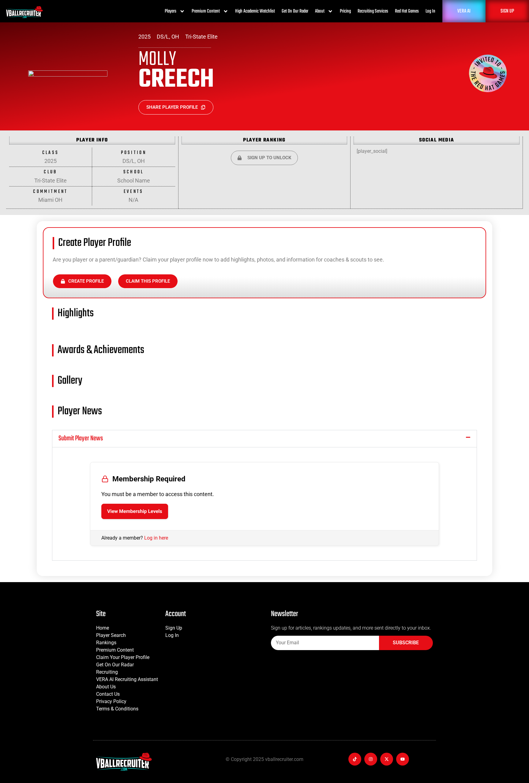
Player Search (111, 635)
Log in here (156, 538)
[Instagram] (370, 759)
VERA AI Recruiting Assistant (127, 679)
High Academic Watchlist (255, 11)
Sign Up (173, 628)
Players (170, 11)
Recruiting (107, 672)
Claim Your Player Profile (122, 657)
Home (102, 628)
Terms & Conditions (117, 709)
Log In (430, 11)
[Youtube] (402, 759)
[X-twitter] (386, 759)
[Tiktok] (354, 759)
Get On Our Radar (295, 11)
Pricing (345, 11)
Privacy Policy (111, 701)
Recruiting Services (373, 11)
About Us (106, 687)
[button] (264, 438)
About (320, 11)
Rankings (106, 643)
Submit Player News (80, 438)
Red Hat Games (407, 11)
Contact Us (108, 694)
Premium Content (206, 11)
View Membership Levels (134, 511)
